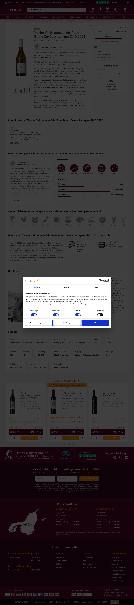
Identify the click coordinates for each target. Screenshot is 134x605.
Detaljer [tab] (67, 287)
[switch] (56, 314)
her (80, 301)
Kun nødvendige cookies (38, 323)
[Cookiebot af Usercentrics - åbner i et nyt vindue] (100, 280)
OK (95, 323)
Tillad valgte (67, 323)
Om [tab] (96, 287)
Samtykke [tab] (37, 287)
